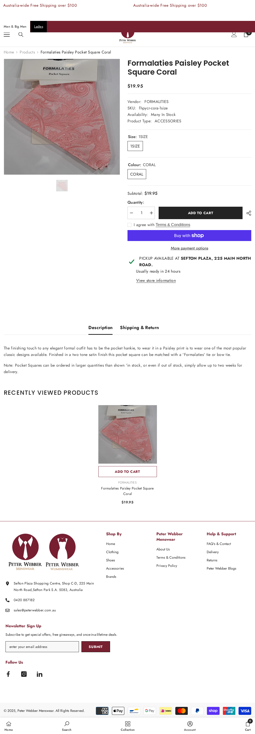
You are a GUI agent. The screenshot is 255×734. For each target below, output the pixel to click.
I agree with (144, 224)
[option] (62, 117)
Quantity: (136, 202)
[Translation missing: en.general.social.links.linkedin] (40, 674)
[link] (67, 726)
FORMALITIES (156, 101)
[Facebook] (8, 674)
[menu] (7, 34)
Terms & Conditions (173, 225)
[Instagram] (24, 674)
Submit (96, 646)
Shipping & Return (139, 327)
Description (100, 327)
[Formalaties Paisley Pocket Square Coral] (127, 434)
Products (27, 52)
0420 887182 (24, 599)
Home (9, 52)
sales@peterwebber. (29, 610)
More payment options (189, 248)
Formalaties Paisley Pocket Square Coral (127, 491)
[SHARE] (247, 213)
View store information (156, 280)
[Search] (21, 35)
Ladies (38, 26)
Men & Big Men (15, 26)
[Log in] (234, 34)
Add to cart (200, 212)
